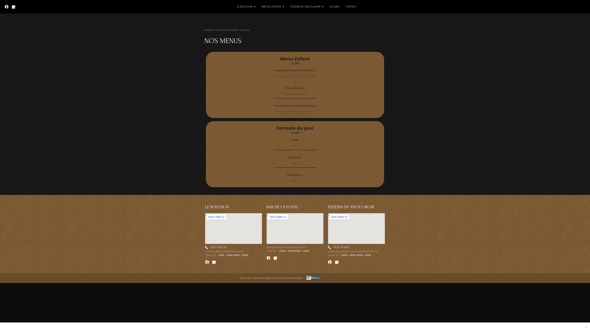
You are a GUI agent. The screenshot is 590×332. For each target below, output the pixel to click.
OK (374, 327)
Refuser (385, 327)
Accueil (219, 29)
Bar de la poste (271, 6)
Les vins (334, 6)
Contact (351, 6)
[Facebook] (6, 7)
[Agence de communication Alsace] (346, 278)
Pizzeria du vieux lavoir (305, 6)
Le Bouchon (244, 6)
